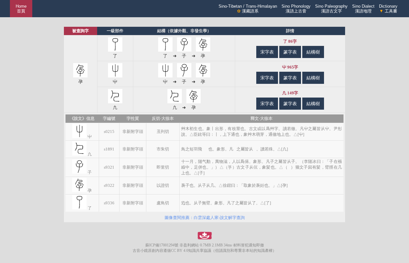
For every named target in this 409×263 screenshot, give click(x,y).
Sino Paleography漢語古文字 (331, 8)
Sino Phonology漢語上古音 (296, 8)
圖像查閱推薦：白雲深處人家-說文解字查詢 (205, 217)
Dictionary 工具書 (388, 8)
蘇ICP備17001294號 (161, 245)
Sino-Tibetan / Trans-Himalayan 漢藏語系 (248, 8)
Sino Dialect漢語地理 (363, 8)
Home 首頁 (21, 8)
